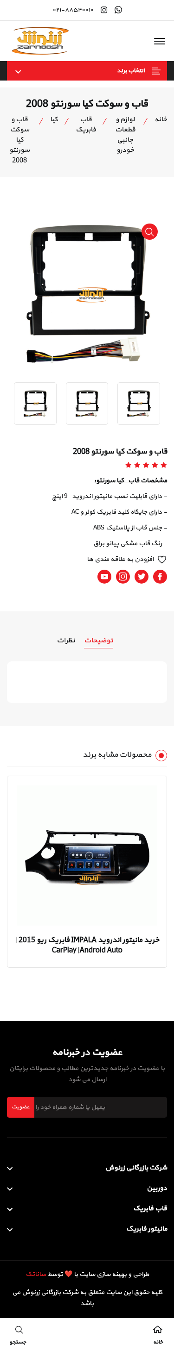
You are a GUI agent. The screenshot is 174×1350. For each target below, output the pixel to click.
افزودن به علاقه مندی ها (120, 559)
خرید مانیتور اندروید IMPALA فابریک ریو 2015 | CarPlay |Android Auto (87, 945)
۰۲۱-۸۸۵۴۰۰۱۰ (72, 10)
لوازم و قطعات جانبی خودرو (125, 135)
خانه (161, 120)
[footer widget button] (87, 1168)
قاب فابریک (86, 125)
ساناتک (36, 1274)
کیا (54, 120)
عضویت (21, 1107)
